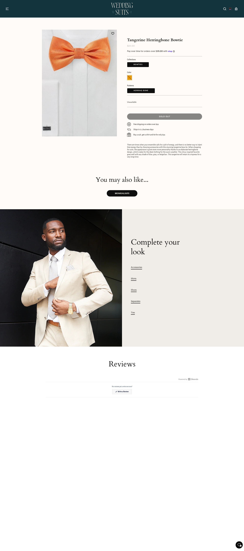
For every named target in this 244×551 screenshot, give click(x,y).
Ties (133, 312)
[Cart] (236, 8)
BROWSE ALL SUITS (122, 193)
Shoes (134, 290)
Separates (135, 301)
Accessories (136, 267)
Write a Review (124, 392)
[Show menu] (7, 8)
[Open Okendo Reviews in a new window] (188, 379)
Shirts (133, 278)
